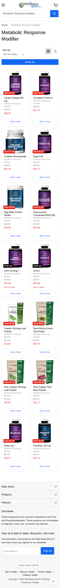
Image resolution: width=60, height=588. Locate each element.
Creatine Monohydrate (15, 156)
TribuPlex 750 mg (42, 445)
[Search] (54, 13)
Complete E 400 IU (42, 98)
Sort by (6, 50)
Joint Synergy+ (11, 270)
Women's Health (27, 572)
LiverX (36, 270)
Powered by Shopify (30, 582)
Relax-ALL (9, 445)
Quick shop (15, 121)
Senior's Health (44, 572)
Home (5, 25)
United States (28, 565)
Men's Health (11, 572)
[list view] (55, 51)
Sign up (47, 550)
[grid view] (48, 51)
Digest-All (38, 156)
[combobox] (26, 13)
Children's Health (30, 575)
